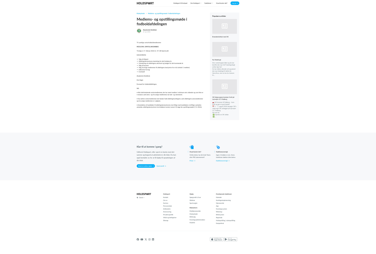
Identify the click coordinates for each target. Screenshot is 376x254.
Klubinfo (192, 222)
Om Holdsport (195, 3)
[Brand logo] (145, 3)
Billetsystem (220, 215)
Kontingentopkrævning (223, 200)
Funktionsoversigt (222, 161)
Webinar (192, 200)
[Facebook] (138, 239)
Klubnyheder (141, 13)
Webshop (219, 212)
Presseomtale (167, 206)
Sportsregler (193, 203)
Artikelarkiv (167, 209)
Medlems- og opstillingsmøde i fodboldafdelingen (164, 13)
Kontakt (165, 197)
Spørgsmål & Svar (195, 197)
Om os (165, 200)
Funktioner (207, 3)
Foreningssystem (221, 209)
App (217, 206)
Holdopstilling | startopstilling (225, 220)
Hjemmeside (220, 203)
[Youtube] (142, 239)
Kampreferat (220, 223)
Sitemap (165, 220)
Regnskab (219, 217)
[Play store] (230, 239)
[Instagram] (149, 239)
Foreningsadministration (197, 220)
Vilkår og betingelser (169, 217)
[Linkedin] (153, 239)
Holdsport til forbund (180, 3)
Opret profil (160, 166)
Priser (192, 161)
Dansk (141, 197)
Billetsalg (193, 217)
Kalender (219, 197)
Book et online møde (145, 166)
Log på (234, 3)
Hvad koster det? (221, 3)
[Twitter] (146, 239)
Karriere (165, 203)
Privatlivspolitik (168, 215)
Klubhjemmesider (195, 211)
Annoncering (167, 212)
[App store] (216, 239)
